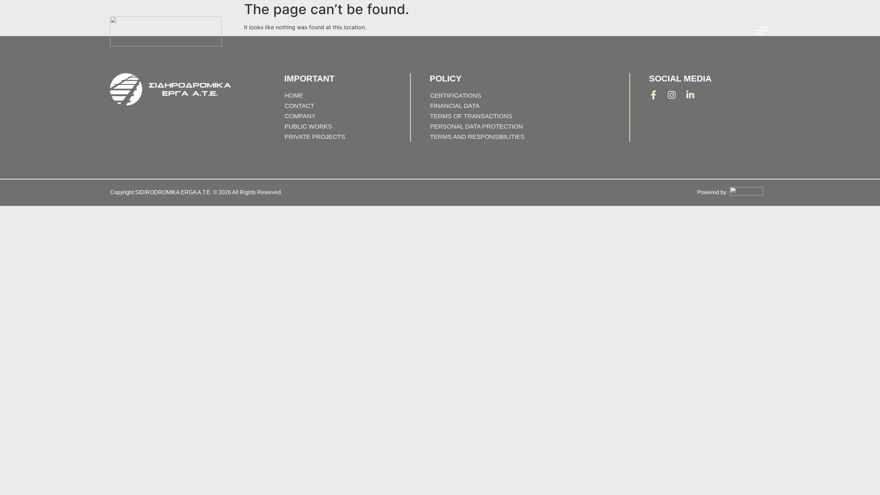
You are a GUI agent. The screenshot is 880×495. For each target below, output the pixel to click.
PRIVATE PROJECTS (315, 136)
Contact (299, 105)
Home (294, 95)
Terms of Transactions (471, 116)
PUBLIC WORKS (308, 126)
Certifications (455, 95)
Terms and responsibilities (477, 136)
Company (300, 116)
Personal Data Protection (476, 126)
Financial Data (455, 105)
